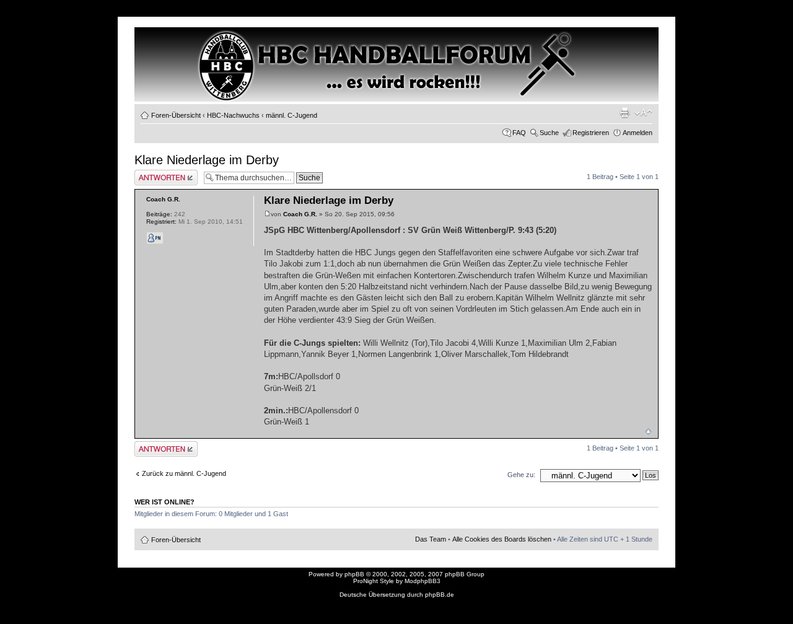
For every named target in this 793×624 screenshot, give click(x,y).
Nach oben (648, 431)
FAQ (519, 132)
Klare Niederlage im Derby (206, 160)
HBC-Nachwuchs (233, 115)
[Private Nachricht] (155, 238)
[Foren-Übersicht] (188, 50)
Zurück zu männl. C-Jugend (184, 473)
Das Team (430, 539)
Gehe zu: (521, 474)
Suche (549, 132)
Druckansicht (624, 112)
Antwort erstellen (159, 173)
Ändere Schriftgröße (643, 112)
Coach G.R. (300, 214)
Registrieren (590, 132)
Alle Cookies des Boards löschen (501, 539)
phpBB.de (439, 594)
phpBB (354, 574)
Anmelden (637, 132)
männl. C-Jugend (291, 115)
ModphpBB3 (422, 581)
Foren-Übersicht (176, 115)
